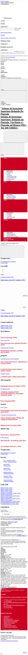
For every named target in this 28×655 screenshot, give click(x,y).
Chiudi (2, 66)
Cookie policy (7, 616)
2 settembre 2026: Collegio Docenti (13, 376)
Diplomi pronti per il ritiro (11, 425)
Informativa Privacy (8, 619)
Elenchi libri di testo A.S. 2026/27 (13, 386)
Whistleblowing (7, 624)
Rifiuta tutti (12, 522)
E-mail (16, 51)
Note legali (6, 617)
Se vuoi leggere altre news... (11, 446)
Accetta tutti (6, 523)
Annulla (2, 104)
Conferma (8, 104)
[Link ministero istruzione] (7, 2)
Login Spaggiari (12, 57)
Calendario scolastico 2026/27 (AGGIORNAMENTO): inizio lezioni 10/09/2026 (12, 393)
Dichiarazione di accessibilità (10, 621)
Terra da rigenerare (9, 337)
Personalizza (4, 522)
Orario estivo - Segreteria (10, 434)
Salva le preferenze (12, 587)
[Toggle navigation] (12, 149)
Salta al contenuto (5, 1)
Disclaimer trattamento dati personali (9, 640)
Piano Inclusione (8, 401)
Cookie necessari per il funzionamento (10, 539)
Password (17, 29)
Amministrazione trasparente (10, 627)
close (2, 155)
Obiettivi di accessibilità (9, 623)
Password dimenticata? (6, 32)
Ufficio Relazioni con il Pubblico (11, 620)
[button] (14, 295)
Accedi (2, 20)
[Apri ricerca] (15, 137)
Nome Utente (18, 28)
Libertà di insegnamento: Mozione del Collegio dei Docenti (12, 418)
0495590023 (9, 601)
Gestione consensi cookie (10, 625)
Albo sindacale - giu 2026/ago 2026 (13, 440)
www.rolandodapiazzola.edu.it (8, 546)
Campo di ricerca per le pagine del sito (10, 243)
